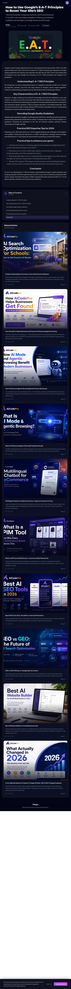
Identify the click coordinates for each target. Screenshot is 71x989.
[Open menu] (67, 2)
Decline (49, 984)
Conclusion (9, 217)
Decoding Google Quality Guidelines (16, 207)
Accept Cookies (60, 984)
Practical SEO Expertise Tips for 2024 (16, 210)
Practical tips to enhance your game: (16, 214)
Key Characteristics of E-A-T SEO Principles (18, 203)
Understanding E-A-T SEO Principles (16, 200)
